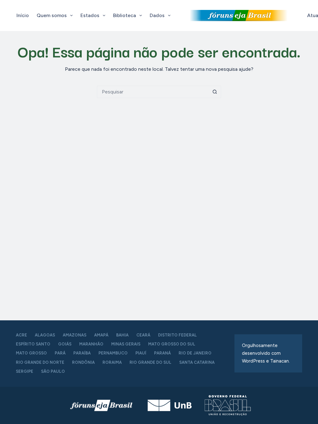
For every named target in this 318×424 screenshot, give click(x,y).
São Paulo (53, 371)
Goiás (64, 344)
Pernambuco (113, 353)
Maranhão (91, 344)
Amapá (101, 335)
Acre (21, 335)
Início (22, 15)
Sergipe (24, 371)
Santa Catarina (197, 362)
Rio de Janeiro (195, 353)
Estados (89, 15)
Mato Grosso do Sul (171, 344)
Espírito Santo (33, 344)
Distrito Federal (177, 335)
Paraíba (82, 353)
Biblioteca (124, 15)
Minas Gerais (125, 344)
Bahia (122, 335)
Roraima (112, 362)
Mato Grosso (31, 353)
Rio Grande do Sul (150, 362)
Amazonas (74, 335)
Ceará (143, 335)
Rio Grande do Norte (40, 362)
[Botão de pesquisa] (215, 92)
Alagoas (45, 335)
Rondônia (83, 362)
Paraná (162, 353)
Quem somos (52, 15)
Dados (157, 15)
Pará (60, 353)
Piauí (140, 353)
